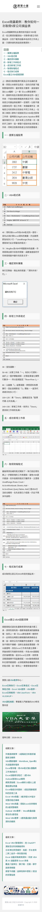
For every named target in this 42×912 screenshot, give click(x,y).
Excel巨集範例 (8, 693)
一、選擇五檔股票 (11, 53)
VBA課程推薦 (8, 702)
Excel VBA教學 (18, 689)
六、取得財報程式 (11, 68)
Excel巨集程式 (23, 686)
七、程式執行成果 (11, 72)
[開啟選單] (38, 6)
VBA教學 (14, 680)
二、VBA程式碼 (10, 56)
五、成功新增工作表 (12, 65)
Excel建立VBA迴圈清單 (13, 75)
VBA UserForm (23, 693)
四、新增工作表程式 (12, 62)
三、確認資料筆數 (11, 59)
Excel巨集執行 (8, 686)
